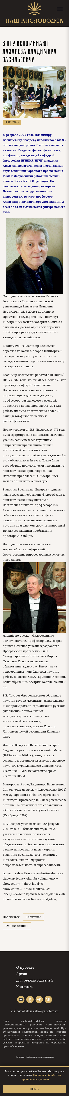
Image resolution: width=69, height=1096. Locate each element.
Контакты (24, 986)
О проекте (25, 967)
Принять (34, 1089)
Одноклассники (17, 926)
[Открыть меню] (59, 9)
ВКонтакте (33, 917)
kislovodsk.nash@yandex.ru (34, 1011)
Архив (21, 974)
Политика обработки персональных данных (35, 1057)
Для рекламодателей (34, 980)
